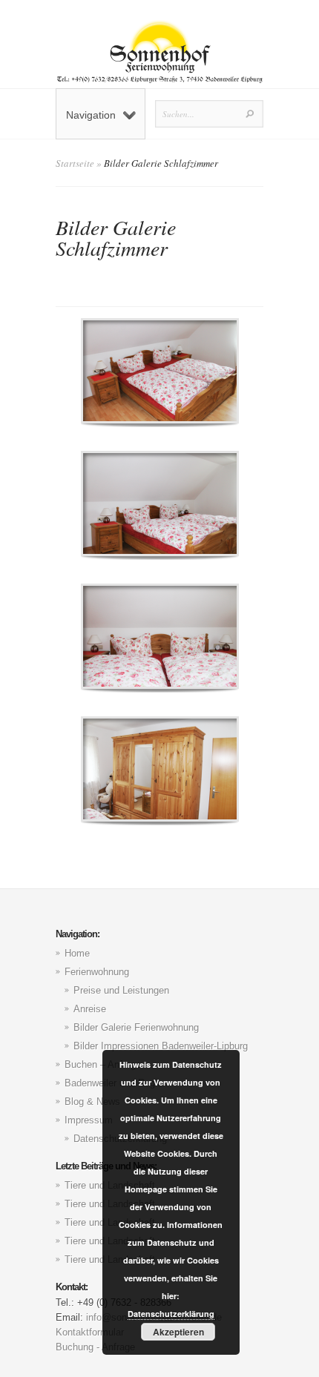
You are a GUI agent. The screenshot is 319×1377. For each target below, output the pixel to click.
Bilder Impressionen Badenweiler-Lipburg (160, 1045)
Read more (198, 371)
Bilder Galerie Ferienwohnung (136, 1027)
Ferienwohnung (97, 971)
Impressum (89, 1120)
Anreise (89, 1008)
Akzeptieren (178, 1331)
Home (77, 953)
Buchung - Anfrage (95, 1347)
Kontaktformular (90, 1332)
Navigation (91, 115)
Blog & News (92, 1101)
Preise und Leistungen (121, 990)
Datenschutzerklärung (171, 1313)
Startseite (75, 163)
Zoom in (126, 371)
